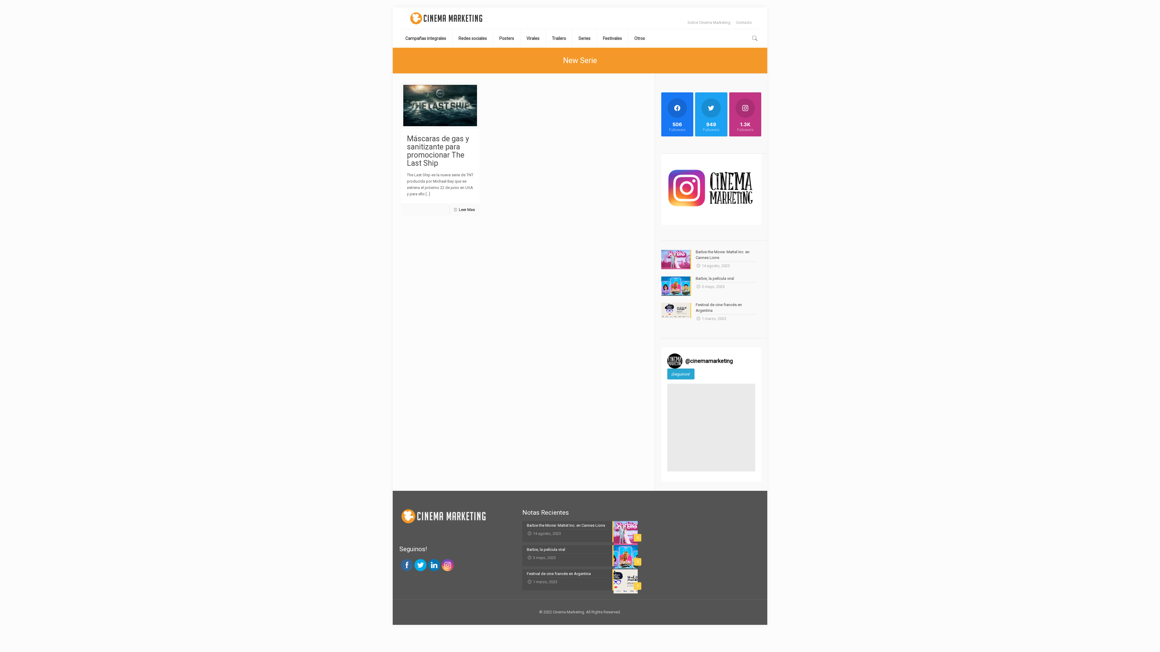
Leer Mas (467, 209)
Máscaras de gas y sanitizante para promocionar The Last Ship (438, 151)
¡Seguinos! (681, 374)
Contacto (744, 22)
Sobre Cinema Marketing (709, 22)
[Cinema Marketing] (446, 18)
